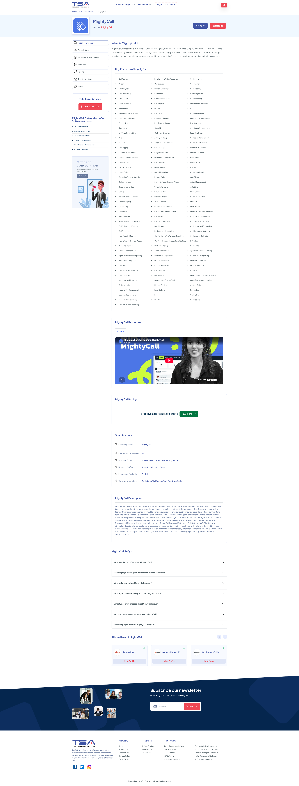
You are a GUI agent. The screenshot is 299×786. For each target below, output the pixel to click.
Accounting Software (172, 759)
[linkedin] (82, 767)
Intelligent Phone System (82, 140)
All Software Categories (204, 759)
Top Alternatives (85, 79)
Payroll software (170, 749)
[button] (225, 637)
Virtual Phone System (81, 149)
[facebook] (75, 767)
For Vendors (143, 5)
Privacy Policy (124, 756)
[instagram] (89, 767)
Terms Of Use (124, 753)
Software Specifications (89, 57)
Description (83, 50)
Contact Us (123, 749)
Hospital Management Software (207, 753)
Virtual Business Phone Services (84, 145)
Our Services (146, 753)
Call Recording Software (82, 136)
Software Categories (123, 5)
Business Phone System (82, 131)
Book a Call (82, 176)
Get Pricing (218, 26)
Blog (121, 746)
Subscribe (193, 706)
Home (74, 11)
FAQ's (80, 86)
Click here (187, 414)
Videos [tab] (120, 331)
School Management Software (207, 749)
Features (82, 64)
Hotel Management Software (206, 756)
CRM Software (169, 753)
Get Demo (200, 26)
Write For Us (123, 759)
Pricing (81, 72)
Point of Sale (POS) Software (206, 746)
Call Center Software (87, 11)
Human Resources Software (174, 746)
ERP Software (169, 756)
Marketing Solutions (149, 749)
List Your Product (147, 746)
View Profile (129, 661)
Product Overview (86, 43)
